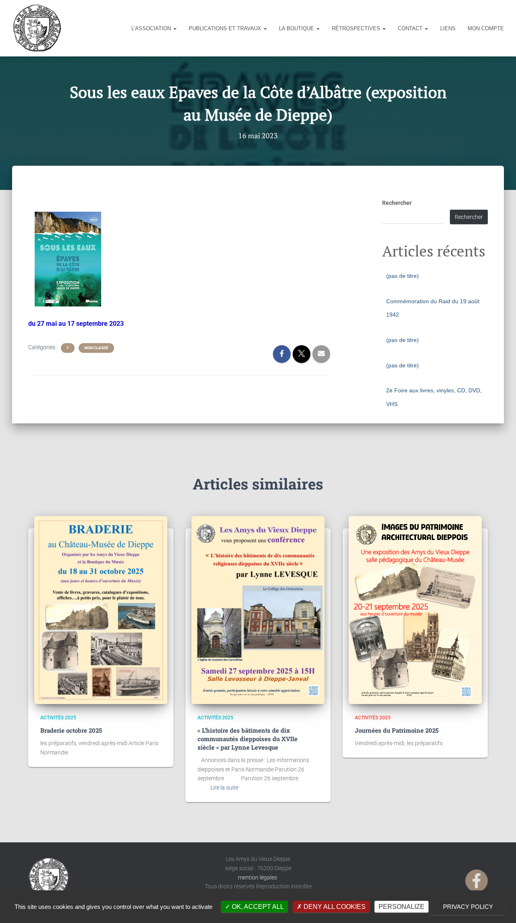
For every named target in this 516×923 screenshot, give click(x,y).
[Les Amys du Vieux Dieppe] (36, 28)
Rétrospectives (357, 28)
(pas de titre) (402, 276)
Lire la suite (224, 787)
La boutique (297, 28)
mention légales (258, 877)
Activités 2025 (58, 718)
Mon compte (486, 28)
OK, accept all (257, 906)
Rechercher (397, 203)
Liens (448, 28)
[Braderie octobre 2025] (100, 610)
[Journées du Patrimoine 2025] (415, 610)
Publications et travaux (226, 28)
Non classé (96, 348)
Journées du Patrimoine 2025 (397, 730)
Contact (411, 28)
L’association (152, 28)
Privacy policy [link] (468, 906)
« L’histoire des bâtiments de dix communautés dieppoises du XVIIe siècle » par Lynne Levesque (248, 738)
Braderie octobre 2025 (71, 730)
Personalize (401, 906)
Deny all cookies (334, 906)
